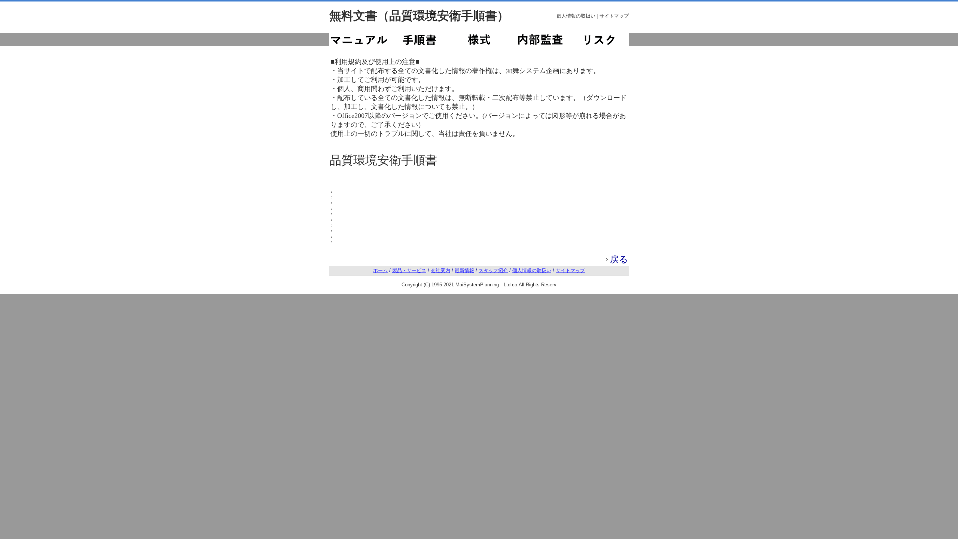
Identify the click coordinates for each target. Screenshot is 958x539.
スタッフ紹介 (493, 270)
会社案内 (440, 270)
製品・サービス (409, 270)
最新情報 (464, 270)
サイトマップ (614, 16)
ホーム (380, 270)
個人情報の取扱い (575, 16)
